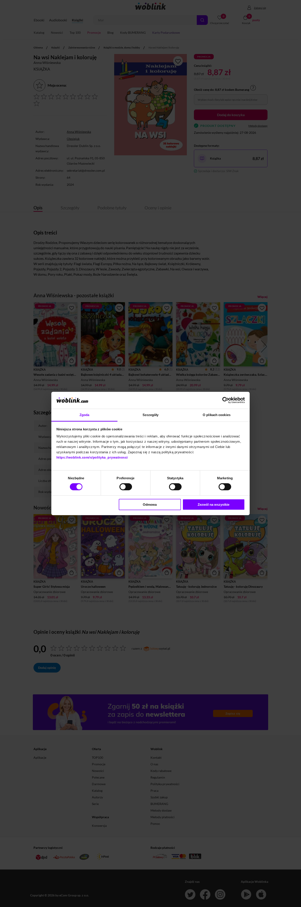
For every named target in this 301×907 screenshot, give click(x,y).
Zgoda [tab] (84, 415)
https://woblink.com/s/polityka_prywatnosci (92, 457)
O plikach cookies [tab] (216, 415)
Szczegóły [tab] (151, 415)
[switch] (125, 486)
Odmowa (150, 504)
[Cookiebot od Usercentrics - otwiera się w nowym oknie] (225, 400)
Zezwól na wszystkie (213, 504)
